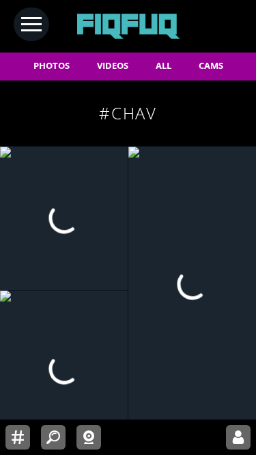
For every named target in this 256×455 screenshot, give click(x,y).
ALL (163, 66)
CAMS (211, 66)
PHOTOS (51, 66)
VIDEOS (112, 66)
